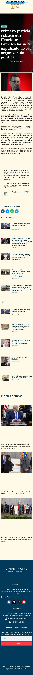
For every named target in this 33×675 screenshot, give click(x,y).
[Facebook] (9, 602)
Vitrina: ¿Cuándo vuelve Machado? (20, 358)
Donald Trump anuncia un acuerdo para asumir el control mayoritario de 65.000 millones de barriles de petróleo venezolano (22, 242)
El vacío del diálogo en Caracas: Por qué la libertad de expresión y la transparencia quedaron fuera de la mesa (21, 273)
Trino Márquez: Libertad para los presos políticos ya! (22, 377)
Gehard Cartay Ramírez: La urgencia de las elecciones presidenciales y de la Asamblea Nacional (21, 327)
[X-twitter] (14, 602)
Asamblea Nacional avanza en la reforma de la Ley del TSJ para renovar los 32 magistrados (21, 256)
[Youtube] (24, 602)
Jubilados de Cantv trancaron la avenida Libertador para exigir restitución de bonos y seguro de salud (22, 288)
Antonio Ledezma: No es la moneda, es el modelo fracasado (21, 225)
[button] (26, 2)
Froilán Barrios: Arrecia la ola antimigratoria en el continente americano (21, 341)
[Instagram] (19, 602)
